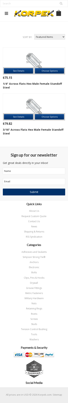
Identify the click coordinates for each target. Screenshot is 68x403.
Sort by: (27, 37)
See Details (18, 70)
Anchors (34, 262)
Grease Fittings (34, 288)
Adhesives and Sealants (34, 252)
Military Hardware (34, 298)
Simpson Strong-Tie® (34, 257)
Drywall (34, 282)
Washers (34, 339)
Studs (34, 324)
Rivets (34, 313)
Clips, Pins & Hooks (34, 277)
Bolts (34, 272)
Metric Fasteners (34, 293)
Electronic (34, 267)
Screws (34, 319)
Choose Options (50, 70)
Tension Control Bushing (34, 329)
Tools (34, 334)
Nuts (34, 303)
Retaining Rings (34, 308)
